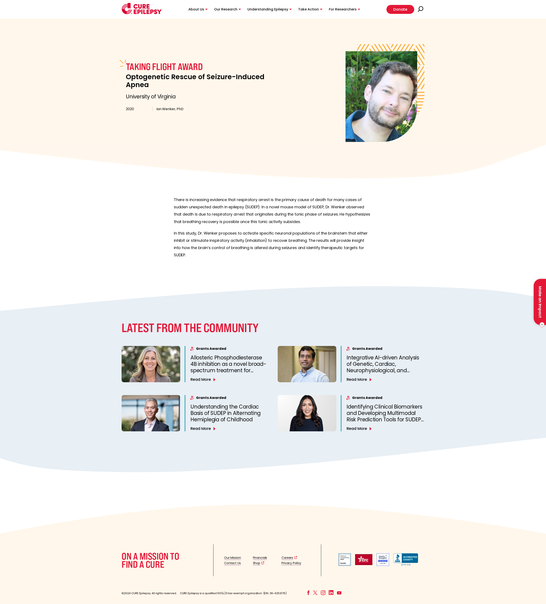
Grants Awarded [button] (211, 348)
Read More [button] (200, 379)
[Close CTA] (541, 324)
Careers (287, 558)
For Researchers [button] (343, 9)
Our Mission (232, 558)
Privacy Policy (291, 563)
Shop (256, 563)
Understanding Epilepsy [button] (267, 9)
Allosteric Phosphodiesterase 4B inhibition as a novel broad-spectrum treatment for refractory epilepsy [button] (228, 367)
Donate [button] (400, 9)
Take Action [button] (308, 9)
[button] (142, 13)
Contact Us (232, 563)
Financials (260, 558)
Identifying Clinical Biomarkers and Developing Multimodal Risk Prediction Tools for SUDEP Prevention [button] (384, 416)
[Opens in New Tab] (344, 564)
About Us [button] (196, 9)
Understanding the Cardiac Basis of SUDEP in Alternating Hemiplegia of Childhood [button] (225, 413)
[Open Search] (421, 9)
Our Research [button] (225, 9)
